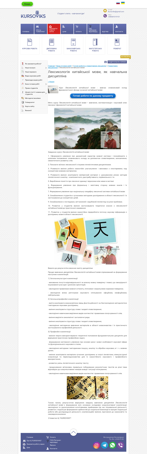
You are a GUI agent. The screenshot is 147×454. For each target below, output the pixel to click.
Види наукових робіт (33, 76)
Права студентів (31, 88)
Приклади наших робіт (33, 80)
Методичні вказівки (33, 98)
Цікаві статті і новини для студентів (35, 93)
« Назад (51, 82)
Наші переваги (30, 72)
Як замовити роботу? (33, 64)
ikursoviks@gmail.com (116, 11)
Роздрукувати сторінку (117, 62)
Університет (30, 102)
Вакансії (28, 110)
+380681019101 (114, 16)
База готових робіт (32, 84)
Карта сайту (29, 106)
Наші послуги (30, 68)
